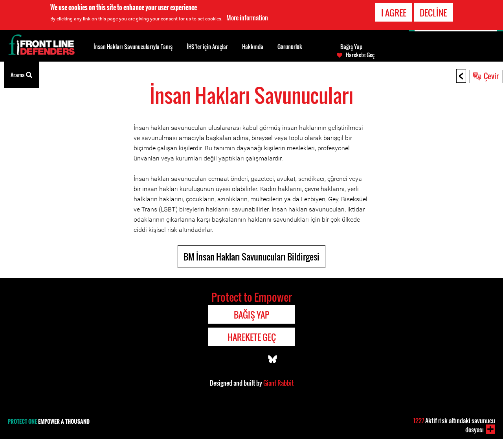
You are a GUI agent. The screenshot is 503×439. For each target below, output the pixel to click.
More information (247, 17)
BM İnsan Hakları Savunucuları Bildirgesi (251, 256)
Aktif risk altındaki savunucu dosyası (454, 425)
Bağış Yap (351, 47)
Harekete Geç (360, 55)
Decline (433, 12)
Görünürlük (289, 46)
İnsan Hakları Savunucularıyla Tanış (133, 46)
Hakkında (252, 46)
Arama (18, 75)
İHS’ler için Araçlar (207, 46)
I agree (393, 12)
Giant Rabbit (278, 383)
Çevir (491, 75)
